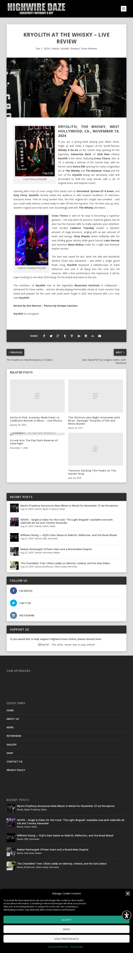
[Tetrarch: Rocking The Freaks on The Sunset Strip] (95, 449)
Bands (55, 48)
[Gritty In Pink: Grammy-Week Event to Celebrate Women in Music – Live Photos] (37, 395)
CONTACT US (14, 761)
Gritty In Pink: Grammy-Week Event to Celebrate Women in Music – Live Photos (36, 419)
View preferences (66, 939)
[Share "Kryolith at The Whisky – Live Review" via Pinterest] (71, 335)
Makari (57, 552)
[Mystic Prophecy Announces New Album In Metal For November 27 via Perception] (14, 508)
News (62, 509)
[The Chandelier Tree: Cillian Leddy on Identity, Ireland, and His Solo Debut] (14, 565)
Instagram (33, 313)
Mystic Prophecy (51, 509)
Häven (46, 526)
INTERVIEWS (14, 735)
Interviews (53, 538)
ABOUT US (13, 718)
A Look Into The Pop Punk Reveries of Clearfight (34, 442)
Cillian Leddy (60, 566)
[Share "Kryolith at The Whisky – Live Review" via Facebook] (44, 335)
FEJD (45, 538)
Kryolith (65, 48)
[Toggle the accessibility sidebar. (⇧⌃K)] (126, 915)
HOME (10, 710)
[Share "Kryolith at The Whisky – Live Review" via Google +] (58, 335)
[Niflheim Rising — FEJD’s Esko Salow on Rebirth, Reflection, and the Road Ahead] (14, 537)
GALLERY (12, 744)
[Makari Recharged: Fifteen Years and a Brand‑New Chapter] (14, 551)
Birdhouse (48, 566)
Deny (66, 929)
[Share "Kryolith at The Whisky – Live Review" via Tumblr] (64, 335)
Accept (66, 919)
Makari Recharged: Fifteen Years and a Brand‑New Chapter (56, 549)
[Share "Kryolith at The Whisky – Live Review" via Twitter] (51, 335)
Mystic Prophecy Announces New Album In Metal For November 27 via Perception (69, 505)
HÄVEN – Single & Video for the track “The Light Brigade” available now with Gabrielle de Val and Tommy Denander (66, 521)
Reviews (75, 48)
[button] (128, 893)
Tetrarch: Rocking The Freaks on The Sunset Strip (92, 472)
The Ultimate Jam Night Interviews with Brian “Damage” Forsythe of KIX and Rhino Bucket (94, 420)
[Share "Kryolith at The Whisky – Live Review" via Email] (99, 335)
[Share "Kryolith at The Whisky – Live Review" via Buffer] (85, 335)
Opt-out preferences (58, 946)
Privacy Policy (76, 946)
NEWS (10, 727)
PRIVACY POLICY (16, 770)
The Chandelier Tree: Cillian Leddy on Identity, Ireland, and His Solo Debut (65, 563)
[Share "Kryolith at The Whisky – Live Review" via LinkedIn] (78, 335)
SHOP (10, 753)
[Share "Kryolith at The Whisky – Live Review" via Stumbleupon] (92, 335)
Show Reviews (89, 48)
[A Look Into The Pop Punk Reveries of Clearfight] (37, 434)
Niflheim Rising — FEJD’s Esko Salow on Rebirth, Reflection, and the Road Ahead (68, 535)
